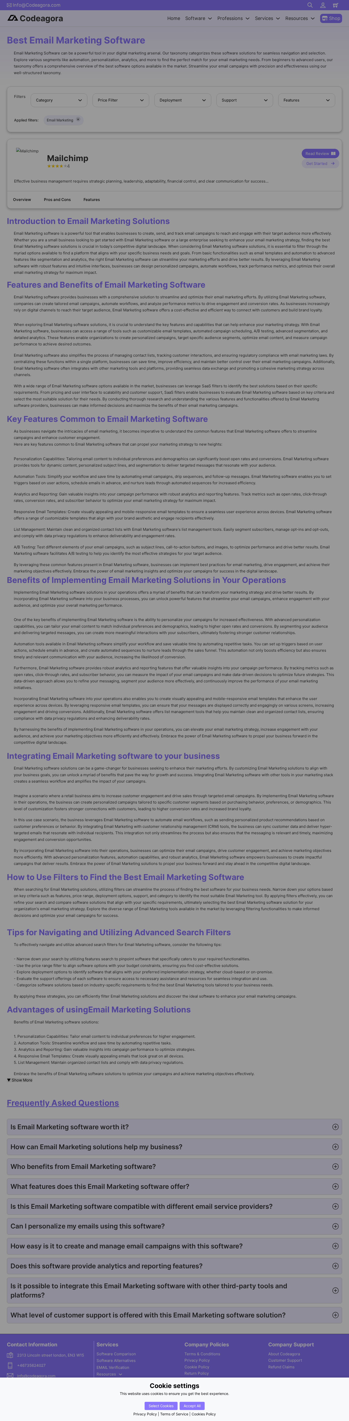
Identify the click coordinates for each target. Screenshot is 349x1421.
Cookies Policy (204, 1414)
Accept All (192, 1406)
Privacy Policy (145, 1414)
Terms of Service (174, 1414)
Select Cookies (161, 1406)
